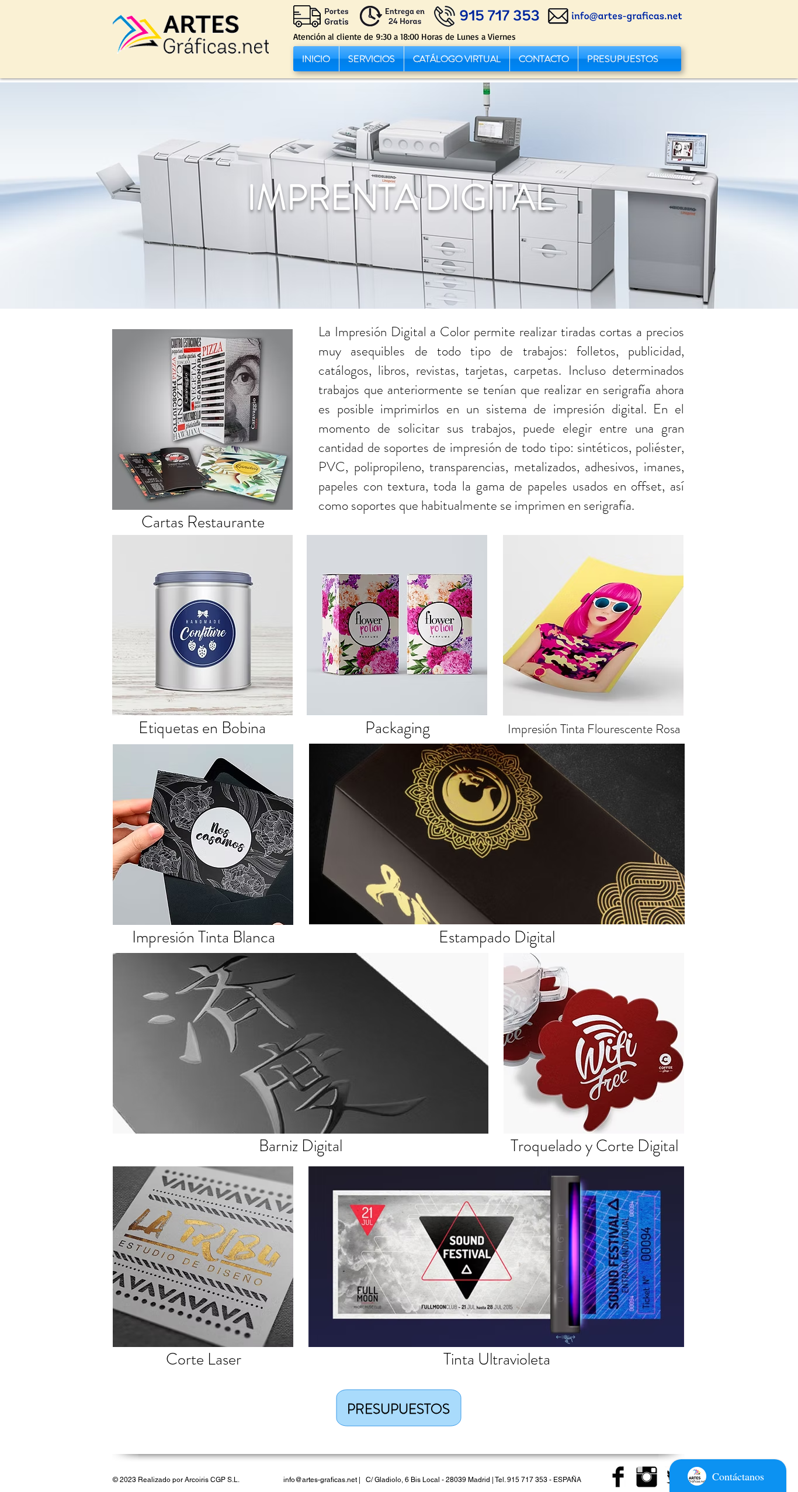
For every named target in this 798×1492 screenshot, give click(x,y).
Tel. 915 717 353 (521, 1480)
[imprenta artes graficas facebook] (618, 1476)
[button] (371, 58)
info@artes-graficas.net (320, 1480)
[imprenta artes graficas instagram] (646, 1476)
